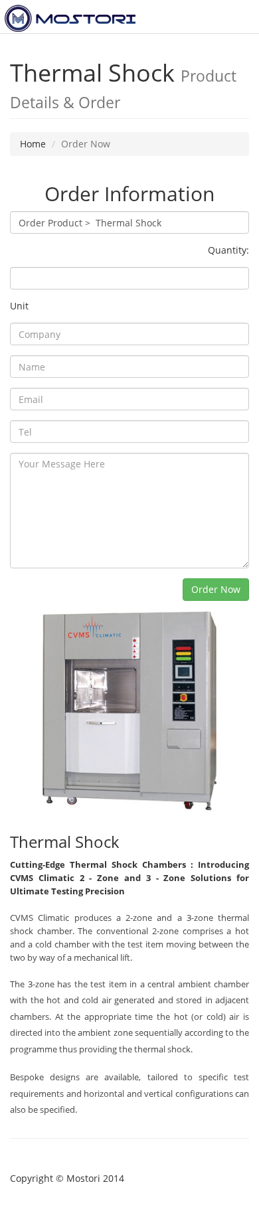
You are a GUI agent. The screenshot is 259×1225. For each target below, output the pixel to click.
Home (33, 143)
